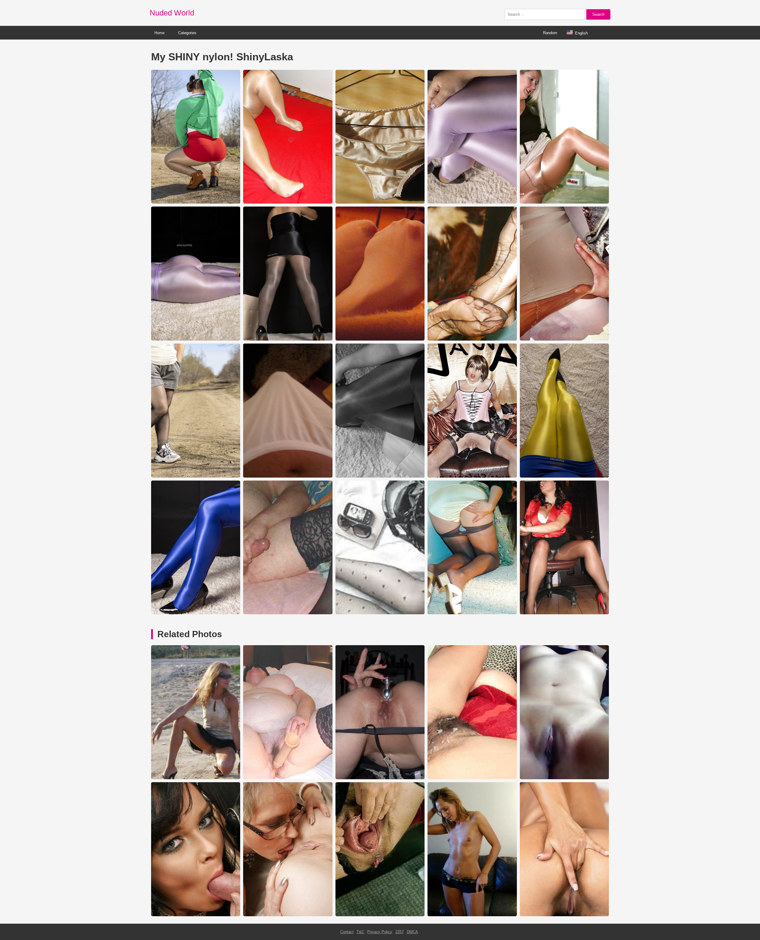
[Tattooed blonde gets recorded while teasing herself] (472, 915)
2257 (399, 932)
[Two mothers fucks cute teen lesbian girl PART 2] (287, 915)
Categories (187, 33)
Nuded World (172, 13)
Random (550, 33)
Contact (347, 932)
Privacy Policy (379, 932)
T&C (360, 932)
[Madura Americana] (380, 778)
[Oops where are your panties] (195, 778)
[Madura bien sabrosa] (564, 778)
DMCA (412, 932)
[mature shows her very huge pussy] (380, 915)
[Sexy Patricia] (287, 778)
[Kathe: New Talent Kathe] (564, 915)
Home (159, 33)
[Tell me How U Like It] (472, 778)
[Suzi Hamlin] (195, 915)
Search (598, 14)
